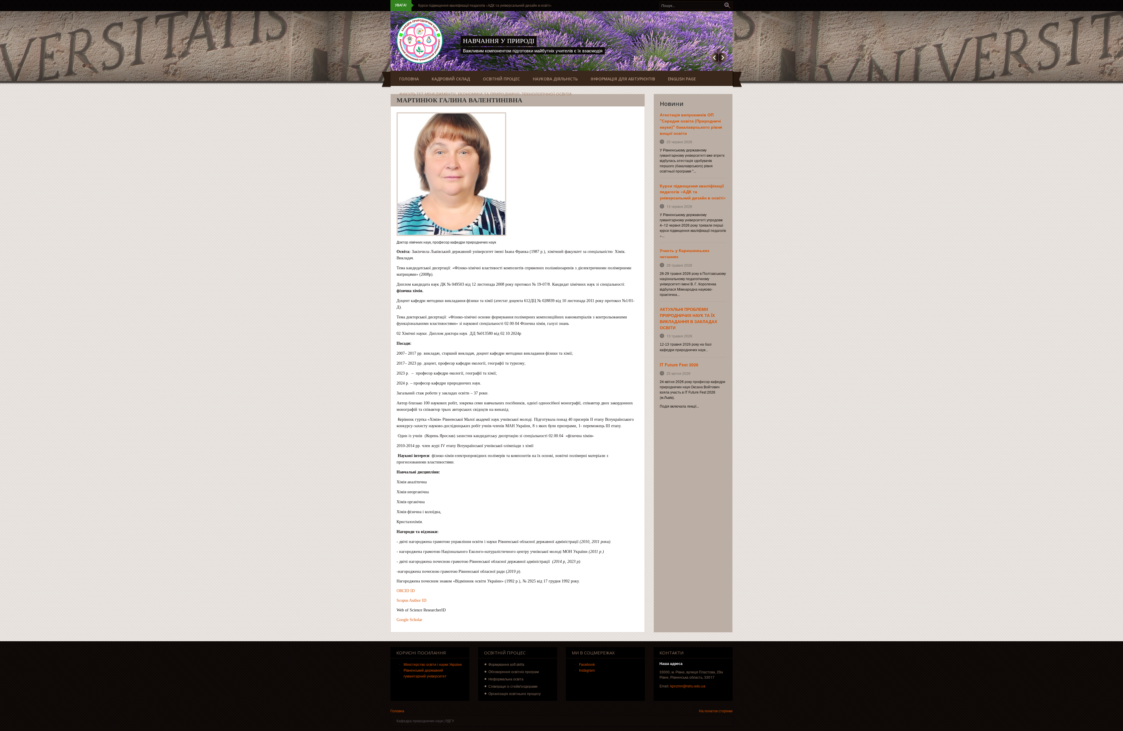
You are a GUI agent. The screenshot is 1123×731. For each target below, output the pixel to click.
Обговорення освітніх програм (513, 671)
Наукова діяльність (555, 79)
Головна (409, 79)
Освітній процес (501, 79)
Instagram (587, 670)
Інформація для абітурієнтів (623, 79)
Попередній (715, 57)
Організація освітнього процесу (514, 693)
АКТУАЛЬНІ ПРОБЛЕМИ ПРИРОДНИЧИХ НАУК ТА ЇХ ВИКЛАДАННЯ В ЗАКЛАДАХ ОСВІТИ (688, 318)
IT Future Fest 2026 (679, 365)
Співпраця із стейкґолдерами (513, 686)
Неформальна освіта (505, 678)
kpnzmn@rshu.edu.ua (687, 685)
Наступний (723, 57)
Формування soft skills (506, 664)
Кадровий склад (451, 79)
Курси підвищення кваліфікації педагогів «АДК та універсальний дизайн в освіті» (485, 5)
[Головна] (419, 40)
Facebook (587, 664)
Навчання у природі (498, 40)
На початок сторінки (716, 710)
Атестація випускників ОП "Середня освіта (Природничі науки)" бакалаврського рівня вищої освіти (691, 124)
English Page (682, 79)
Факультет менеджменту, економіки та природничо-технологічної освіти (485, 94)
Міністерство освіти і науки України (433, 664)
